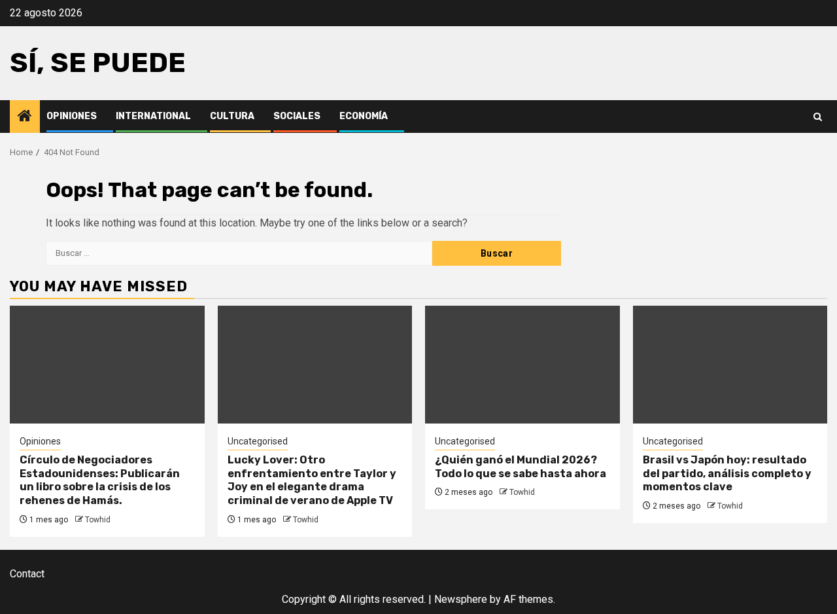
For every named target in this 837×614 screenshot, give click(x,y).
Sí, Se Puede (98, 62)
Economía (363, 116)
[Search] (818, 117)
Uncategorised (258, 441)
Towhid (98, 519)
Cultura (232, 116)
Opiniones (71, 116)
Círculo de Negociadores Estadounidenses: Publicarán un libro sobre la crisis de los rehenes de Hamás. (100, 480)
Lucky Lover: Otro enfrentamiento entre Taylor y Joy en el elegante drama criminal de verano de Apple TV (312, 480)
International (153, 116)
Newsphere (460, 599)
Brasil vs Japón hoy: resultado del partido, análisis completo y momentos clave (727, 474)
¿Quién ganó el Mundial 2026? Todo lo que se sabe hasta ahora (520, 467)
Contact (27, 574)
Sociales (296, 116)
